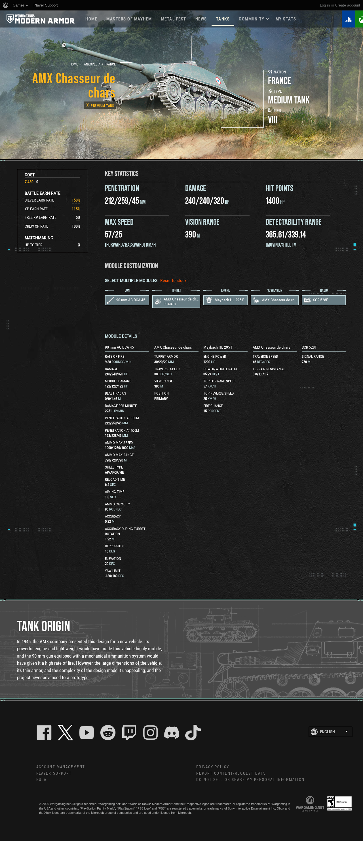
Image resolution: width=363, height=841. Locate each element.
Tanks (223, 19)
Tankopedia (91, 64)
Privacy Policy (212, 767)
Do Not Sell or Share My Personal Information (250, 780)
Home (91, 19)
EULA (41, 780)
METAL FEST (173, 19)
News (201, 19)
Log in (325, 5)
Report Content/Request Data (230, 774)
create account (347, 5)
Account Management (60, 767)
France (110, 64)
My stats (286, 19)
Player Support (54, 774)
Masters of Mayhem (129, 19)
